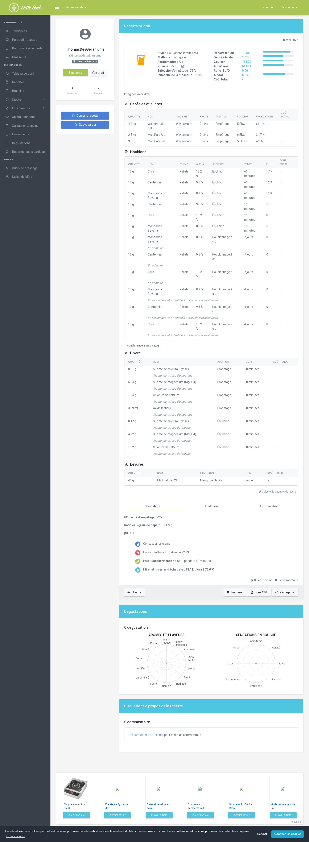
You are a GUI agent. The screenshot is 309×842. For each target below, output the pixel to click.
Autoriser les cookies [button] (287, 834)
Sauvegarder (87, 124)
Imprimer (237, 592)
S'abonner (75, 72)
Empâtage (153, 506)
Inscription (268, 7)
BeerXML (261, 592)
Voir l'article (77, 815)
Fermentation (269, 506)
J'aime (136, 592)
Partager (285, 592)
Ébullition (211, 506)
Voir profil (98, 72)
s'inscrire (158, 735)
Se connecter (289, 7)
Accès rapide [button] (75, 7)
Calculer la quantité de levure (278, 491)
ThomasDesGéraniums (85, 49)
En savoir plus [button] (15, 836)
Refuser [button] (262, 834)
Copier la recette (87, 115)
